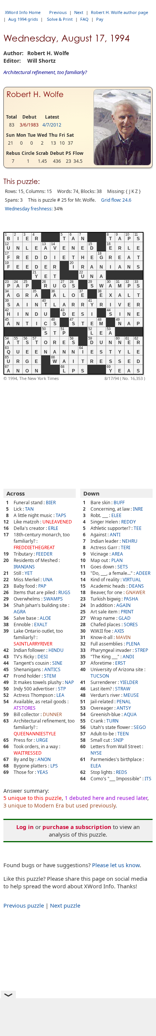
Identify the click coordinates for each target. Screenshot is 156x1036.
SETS (122, 567)
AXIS (119, 631)
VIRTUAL (132, 579)
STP (62, 689)
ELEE (116, 515)
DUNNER (52, 714)
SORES (131, 624)
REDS (121, 772)
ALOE (45, 618)
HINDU (56, 650)
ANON (44, 759)
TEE (138, 528)
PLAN (117, 560)
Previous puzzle (23, 905)
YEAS (42, 772)
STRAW (122, 689)
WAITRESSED (28, 753)
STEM (50, 676)
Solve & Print (60, 19)
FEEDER (44, 554)
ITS (148, 778)
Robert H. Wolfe (35, 94)
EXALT (40, 624)
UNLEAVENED (57, 522)
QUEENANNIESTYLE (35, 733)
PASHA (131, 599)
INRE (138, 509)
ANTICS (52, 669)
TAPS (61, 515)
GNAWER (135, 592)
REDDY (128, 522)
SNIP (118, 740)
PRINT (127, 611)
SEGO (140, 727)
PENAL (124, 701)
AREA (117, 554)
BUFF (119, 502)
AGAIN (123, 605)
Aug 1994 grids (23, 19)
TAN (29, 509)
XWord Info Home (23, 12)
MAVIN (123, 637)
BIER (51, 502)
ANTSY (124, 708)
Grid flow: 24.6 (116, 200)
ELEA (95, 766)
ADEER (143, 573)
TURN (112, 721)
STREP (141, 650)
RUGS (64, 592)
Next (78, 12)
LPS (54, 766)
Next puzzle (65, 905)
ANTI (115, 534)
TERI (125, 547)
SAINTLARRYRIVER (33, 644)
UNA (48, 579)
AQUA (130, 714)
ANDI (128, 656)
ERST (120, 663)
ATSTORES (25, 708)
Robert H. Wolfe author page (119, 12)
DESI (42, 656)
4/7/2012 (51, 125)
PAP (42, 586)
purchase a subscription (76, 827)
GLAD (125, 618)
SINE (57, 663)
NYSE (96, 753)
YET (29, 573)
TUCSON (99, 676)
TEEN (123, 733)
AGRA (20, 611)
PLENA (133, 644)
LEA (60, 695)
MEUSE (131, 695)
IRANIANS (24, 567)
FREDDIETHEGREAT (34, 547)
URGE (42, 740)
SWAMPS (53, 599)
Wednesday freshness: (29, 208)
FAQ (84, 19)
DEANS (136, 586)
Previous (58, 12)
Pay (99, 19)
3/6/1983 (29, 125)
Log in (25, 827)
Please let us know (116, 865)
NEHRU (129, 541)
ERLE (53, 528)
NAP (69, 682)
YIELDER (129, 682)
